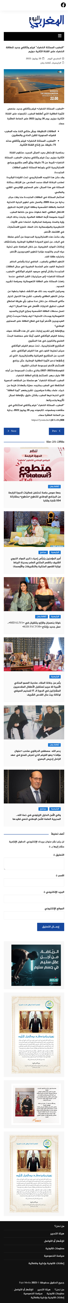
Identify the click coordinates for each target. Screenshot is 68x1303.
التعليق (58, 855)
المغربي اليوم (54, 58)
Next (13, 431)
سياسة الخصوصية (54, 1256)
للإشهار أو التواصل (54, 1241)
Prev (54, 431)
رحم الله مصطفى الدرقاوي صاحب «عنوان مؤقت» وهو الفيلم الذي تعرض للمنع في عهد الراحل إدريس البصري (35, 755)
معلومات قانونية (54, 1249)
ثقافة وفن (45, 63)
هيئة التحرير (57, 1234)
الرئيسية (56, 63)
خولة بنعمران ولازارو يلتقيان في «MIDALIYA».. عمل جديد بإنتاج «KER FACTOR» (34, 625)
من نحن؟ (59, 1226)
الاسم (60, 875)
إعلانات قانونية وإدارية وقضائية (46, 1264)
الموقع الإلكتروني (54, 908)
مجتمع (43, 552)
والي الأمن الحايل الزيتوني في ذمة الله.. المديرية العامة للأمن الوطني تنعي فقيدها (37, 817)
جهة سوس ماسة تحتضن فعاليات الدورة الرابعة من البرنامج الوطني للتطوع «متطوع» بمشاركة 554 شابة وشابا (34, 497)
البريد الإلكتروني (54, 892)
